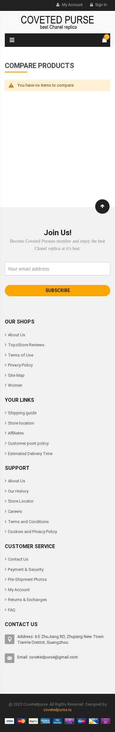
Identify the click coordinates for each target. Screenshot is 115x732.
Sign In (101, 5)
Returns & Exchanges (27, 599)
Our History (18, 491)
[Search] (106, 29)
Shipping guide (22, 412)
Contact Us (18, 559)
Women (15, 385)
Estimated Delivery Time (30, 453)
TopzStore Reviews (26, 344)
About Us (16, 334)
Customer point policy (28, 443)
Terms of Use (20, 355)
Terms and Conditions (28, 521)
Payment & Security (25, 569)
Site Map (16, 375)
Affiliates (16, 433)
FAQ (11, 609)
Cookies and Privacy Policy (32, 531)
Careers (15, 511)
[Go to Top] (102, 206)
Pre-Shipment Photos (27, 579)
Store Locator (21, 501)
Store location (21, 423)
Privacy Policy (20, 365)
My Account (72, 5)
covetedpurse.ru (57, 710)
